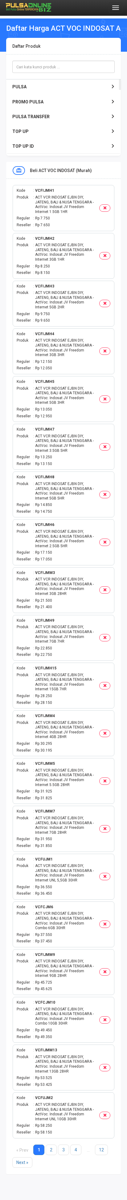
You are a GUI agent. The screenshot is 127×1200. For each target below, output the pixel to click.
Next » (22, 1162)
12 (101, 1149)
